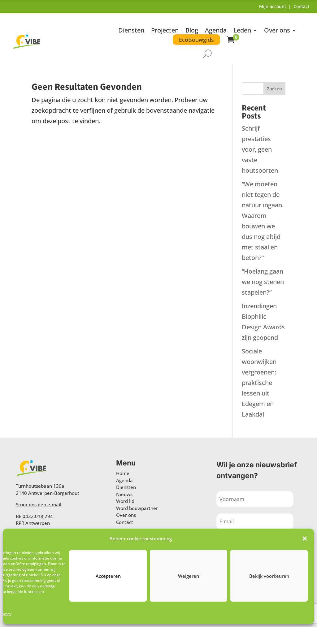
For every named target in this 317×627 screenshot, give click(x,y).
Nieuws (124, 494)
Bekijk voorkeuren (269, 576)
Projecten (165, 31)
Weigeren (188, 576)
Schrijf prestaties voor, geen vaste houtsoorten (260, 149)
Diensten (131, 31)
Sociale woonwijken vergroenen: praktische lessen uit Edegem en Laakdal (259, 382)
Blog (191, 31)
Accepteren (108, 576)
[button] (305, 538)
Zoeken (274, 89)
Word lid (125, 501)
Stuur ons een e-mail (38, 504)
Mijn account (272, 6)
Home (122, 473)
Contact (301, 6)
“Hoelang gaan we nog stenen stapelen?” (263, 281)
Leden (242, 31)
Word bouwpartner (137, 508)
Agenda (216, 31)
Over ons (277, 31)
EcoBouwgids (196, 39)
